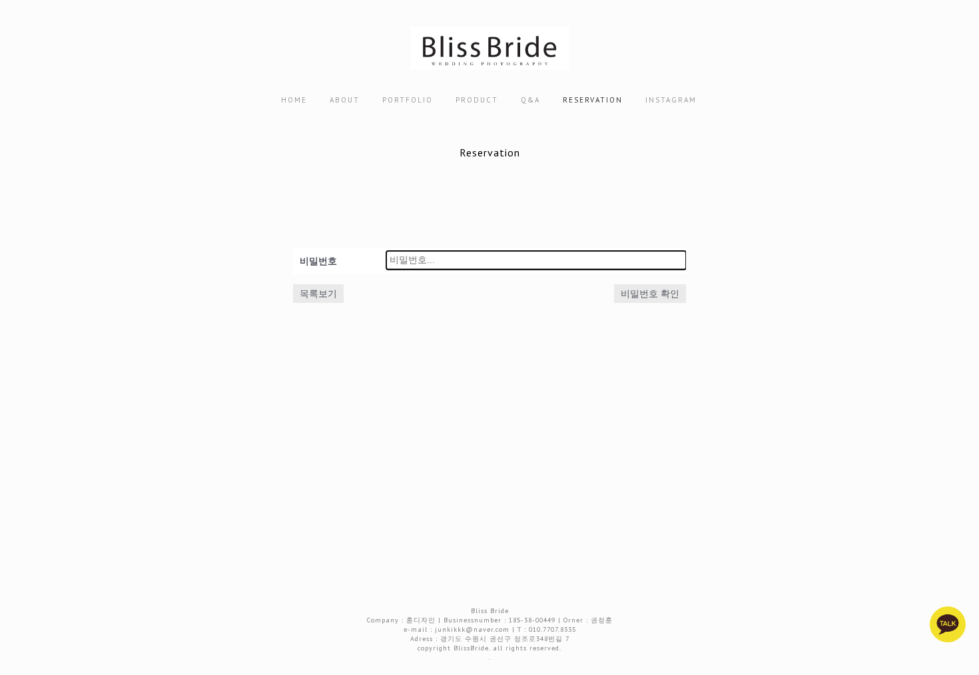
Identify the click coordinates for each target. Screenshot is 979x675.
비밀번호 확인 (650, 293)
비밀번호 (318, 261)
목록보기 (318, 294)
